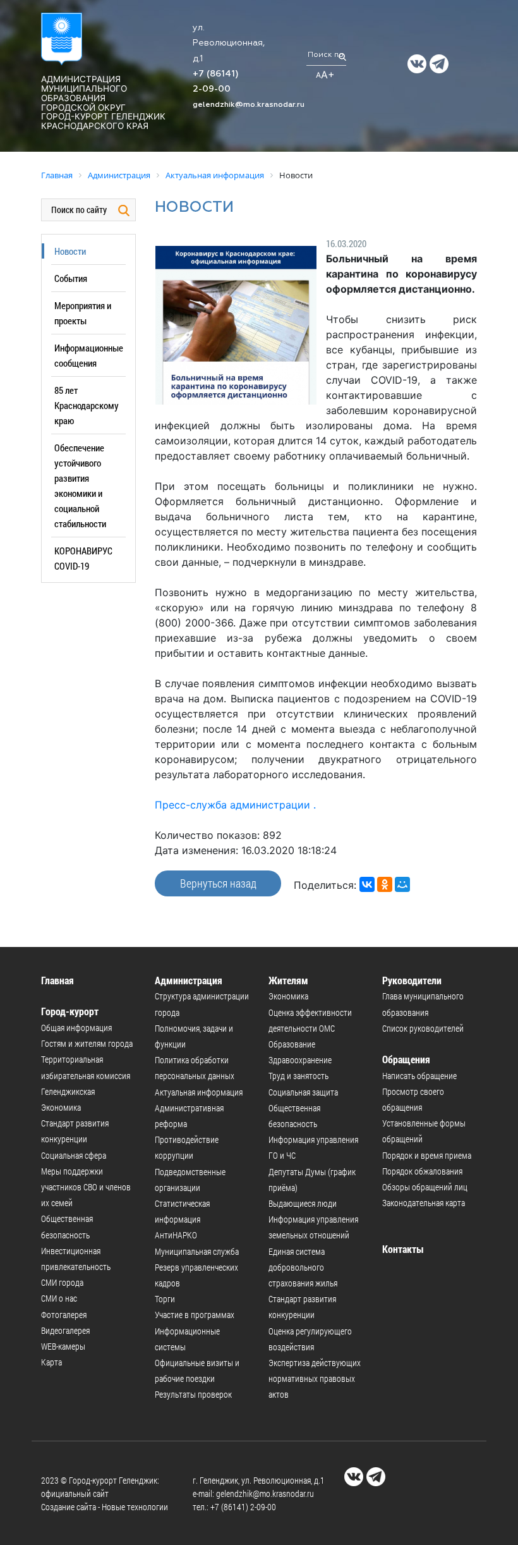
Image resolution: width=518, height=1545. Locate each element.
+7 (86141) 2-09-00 (243, 1507)
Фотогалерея (64, 1315)
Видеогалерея (65, 1330)
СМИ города (62, 1282)
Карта (51, 1362)
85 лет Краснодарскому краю (86, 405)
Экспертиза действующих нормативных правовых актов (314, 1378)
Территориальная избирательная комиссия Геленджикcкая (85, 1075)
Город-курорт (70, 1011)
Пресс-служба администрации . (235, 804)
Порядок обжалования (422, 1171)
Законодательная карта (423, 1203)
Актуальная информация (199, 1092)
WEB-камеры (63, 1346)
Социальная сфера (73, 1155)
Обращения (406, 1059)
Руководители (412, 980)
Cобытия (70, 278)
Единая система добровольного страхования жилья (302, 1267)
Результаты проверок (193, 1394)
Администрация (188, 980)
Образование (291, 1044)
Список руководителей (423, 1028)
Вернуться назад (218, 883)
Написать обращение (419, 1076)
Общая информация (76, 1028)
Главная (57, 980)
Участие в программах (194, 1315)
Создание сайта (68, 1507)
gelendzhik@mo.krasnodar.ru (248, 105)
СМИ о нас (59, 1298)
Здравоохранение (300, 1060)
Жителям (288, 980)
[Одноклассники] (384, 884)
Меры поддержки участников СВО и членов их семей (86, 1187)
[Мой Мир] (402, 884)
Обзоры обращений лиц (424, 1187)
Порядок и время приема (426, 1155)
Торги (165, 1299)
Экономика (61, 1107)
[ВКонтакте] (367, 884)
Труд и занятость (298, 1076)
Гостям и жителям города (87, 1043)
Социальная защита (303, 1092)
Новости (70, 251)
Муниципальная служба (197, 1251)
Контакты (403, 1248)
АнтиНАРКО (176, 1235)
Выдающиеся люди (302, 1203)
